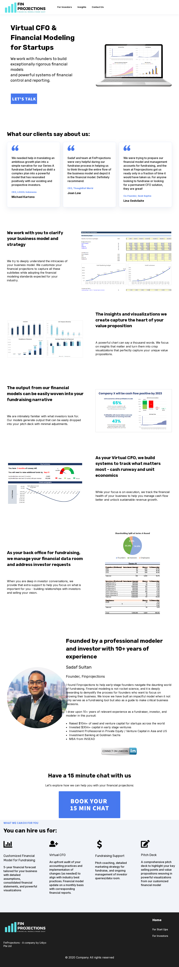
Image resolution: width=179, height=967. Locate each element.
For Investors (160, 935)
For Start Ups (160, 929)
